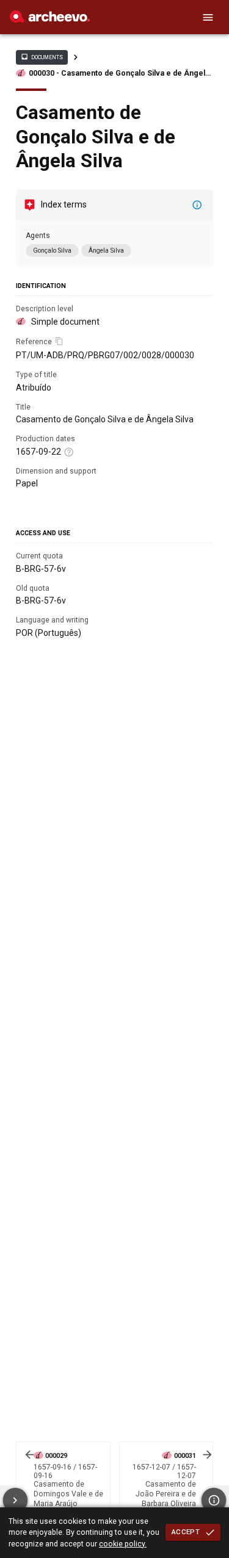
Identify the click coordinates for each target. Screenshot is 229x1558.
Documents (41, 56)
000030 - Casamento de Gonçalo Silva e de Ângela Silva (119, 73)
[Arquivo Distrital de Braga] (50, 19)
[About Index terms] (197, 205)
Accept (186, 1531)
